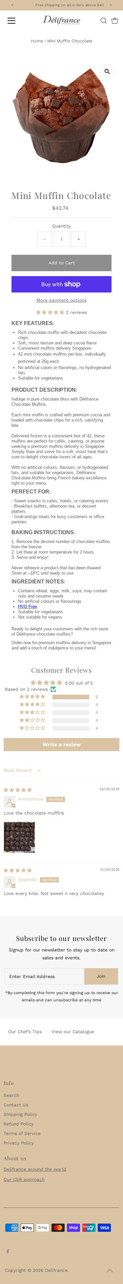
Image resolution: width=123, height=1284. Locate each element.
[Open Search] (104, 21)
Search (11, 1095)
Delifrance (56, 1270)
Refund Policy (18, 1123)
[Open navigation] (17, 20)
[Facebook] (8, 1252)
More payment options (61, 300)
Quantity (61, 226)
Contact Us (16, 1104)
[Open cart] (115, 21)
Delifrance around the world (35, 1169)
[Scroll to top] (109, 1270)
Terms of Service (22, 1133)
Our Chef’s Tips (25, 1031)
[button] (51, 312)
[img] (18, 790)
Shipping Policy (20, 1114)
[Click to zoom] (107, 71)
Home (37, 40)
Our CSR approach (24, 1179)
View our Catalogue (72, 1031)
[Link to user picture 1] (19, 837)
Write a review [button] (62, 744)
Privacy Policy (19, 1142)
